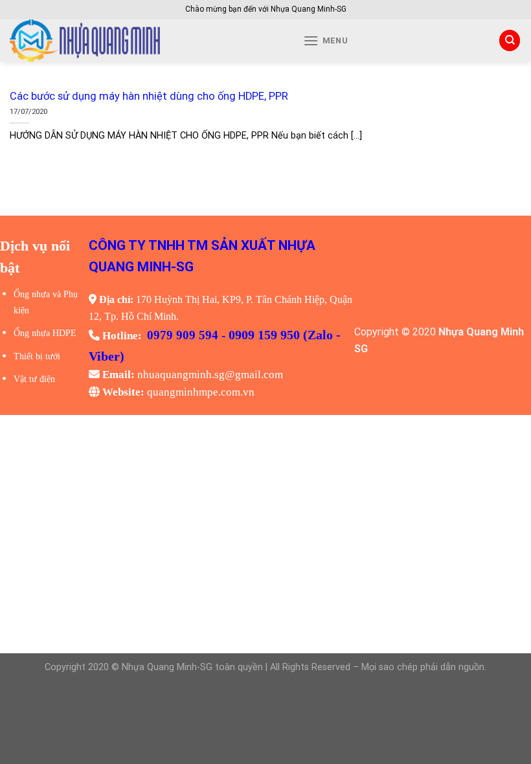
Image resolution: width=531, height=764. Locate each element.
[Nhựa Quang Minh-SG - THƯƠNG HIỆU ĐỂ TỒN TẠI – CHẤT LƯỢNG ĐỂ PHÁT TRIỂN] (130, 40)
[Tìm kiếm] (509, 40)
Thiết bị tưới (37, 356)
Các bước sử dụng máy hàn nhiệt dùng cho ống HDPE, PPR (149, 96)
